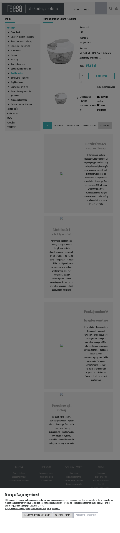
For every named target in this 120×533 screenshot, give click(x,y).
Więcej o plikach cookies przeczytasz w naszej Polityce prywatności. (32, 508)
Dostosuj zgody (62, 515)
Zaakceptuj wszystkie (86, 515)
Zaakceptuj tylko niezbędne (37, 515)
